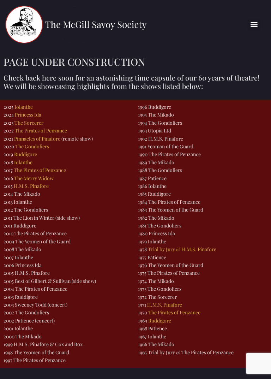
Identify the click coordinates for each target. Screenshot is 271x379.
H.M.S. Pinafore (31, 186)
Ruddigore (25, 154)
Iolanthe (23, 106)
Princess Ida (28, 114)
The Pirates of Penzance (41, 130)
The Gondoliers (32, 146)
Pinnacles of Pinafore (37, 138)
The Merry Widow (34, 178)
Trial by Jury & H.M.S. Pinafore (182, 249)
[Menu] (254, 24)
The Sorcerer (28, 122)
